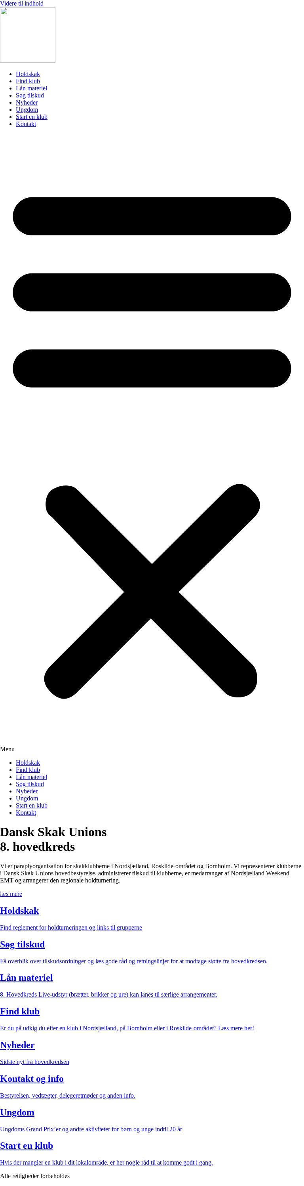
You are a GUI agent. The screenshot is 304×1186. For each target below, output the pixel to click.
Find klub (28, 81)
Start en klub (32, 116)
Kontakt (26, 123)
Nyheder (27, 102)
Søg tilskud (30, 95)
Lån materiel (31, 88)
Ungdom (27, 109)
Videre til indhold (22, 3)
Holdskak (28, 74)
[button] (152, 443)
